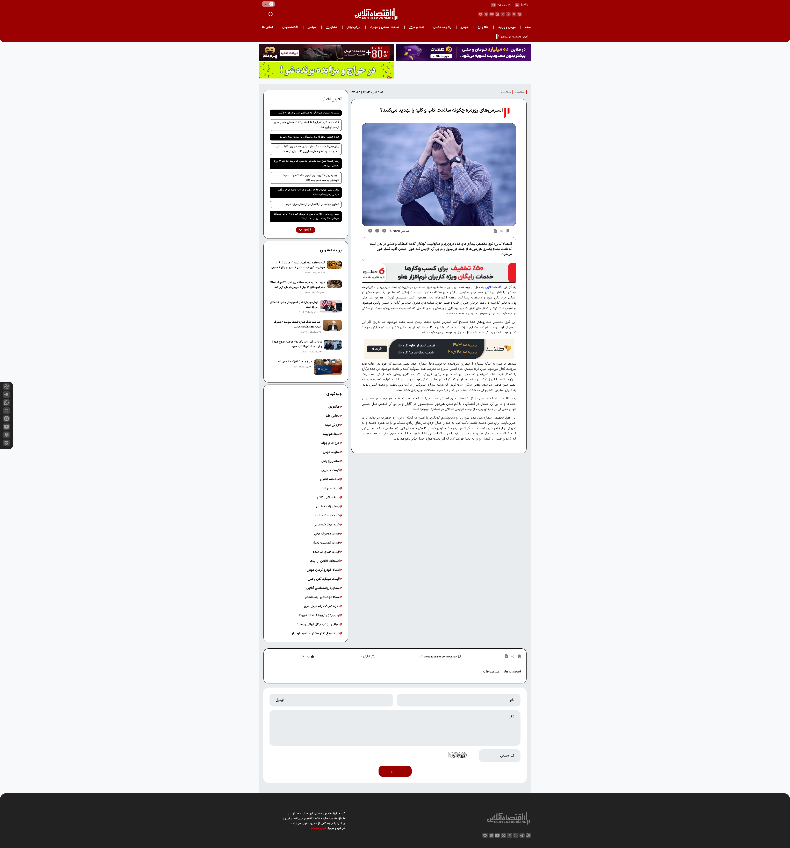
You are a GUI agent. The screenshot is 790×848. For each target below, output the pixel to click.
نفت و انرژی (416, 27)
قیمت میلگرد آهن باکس (324, 579)
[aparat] (519, 14)
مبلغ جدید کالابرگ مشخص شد (295, 362)
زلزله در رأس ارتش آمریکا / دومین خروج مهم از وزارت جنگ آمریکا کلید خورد (296, 344)
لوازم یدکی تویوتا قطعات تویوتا (319, 615)
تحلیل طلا (333, 415)
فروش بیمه (332, 424)
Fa (526, 5)
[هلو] (439, 272)
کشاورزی (331, 27)
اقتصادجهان (290, 27)
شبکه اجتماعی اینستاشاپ (322, 597)
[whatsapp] (508, 14)
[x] (6, 410)
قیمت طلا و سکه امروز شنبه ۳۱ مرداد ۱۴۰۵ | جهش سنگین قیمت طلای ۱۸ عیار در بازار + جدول (298, 265)
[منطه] (326, 52)
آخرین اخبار (332, 99)
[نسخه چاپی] (495, 230)
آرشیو (307, 229)
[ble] (480, 14)
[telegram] (514, 14)
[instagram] (497, 14)
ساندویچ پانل (330, 461)
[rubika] (486, 14)
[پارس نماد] (326, 70)
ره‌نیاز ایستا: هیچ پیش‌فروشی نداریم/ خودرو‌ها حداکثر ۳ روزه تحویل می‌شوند (306, 163)
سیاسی (311, 27)
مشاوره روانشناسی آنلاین (323, 588)
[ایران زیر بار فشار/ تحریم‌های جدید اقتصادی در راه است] (331, 307)
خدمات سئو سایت (327, 515)
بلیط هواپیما (331, 434)
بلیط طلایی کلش (328, 497)
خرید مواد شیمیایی (327, 524)
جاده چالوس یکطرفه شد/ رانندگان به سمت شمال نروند (309, 137)
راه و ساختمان (442, 27)
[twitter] (503, 14)
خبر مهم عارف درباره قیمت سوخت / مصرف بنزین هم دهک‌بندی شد (297, 324)
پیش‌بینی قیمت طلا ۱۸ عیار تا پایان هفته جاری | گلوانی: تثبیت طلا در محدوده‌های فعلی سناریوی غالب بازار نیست (306, 149)
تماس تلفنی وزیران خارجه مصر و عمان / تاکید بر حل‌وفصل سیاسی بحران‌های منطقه (308, 192)
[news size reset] (377, 230)
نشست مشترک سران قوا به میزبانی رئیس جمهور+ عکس (308, 113)
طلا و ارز (483, 27)
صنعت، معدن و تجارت (384, 27)
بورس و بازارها (507, 27)
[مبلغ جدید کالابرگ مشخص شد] (328, 367)
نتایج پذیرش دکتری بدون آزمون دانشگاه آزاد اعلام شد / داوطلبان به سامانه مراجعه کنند (309, 177)
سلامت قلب (491, 671)
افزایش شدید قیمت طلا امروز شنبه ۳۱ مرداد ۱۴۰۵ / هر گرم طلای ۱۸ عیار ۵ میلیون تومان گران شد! (297, 285)
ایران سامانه (318, 828)
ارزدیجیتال (353, 27)
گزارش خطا (364, 656)
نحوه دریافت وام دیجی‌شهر (322, 606)
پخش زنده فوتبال (328, 506)
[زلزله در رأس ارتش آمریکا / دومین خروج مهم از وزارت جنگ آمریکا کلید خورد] (333, 347)
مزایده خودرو (331, 452)
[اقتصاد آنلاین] (375, 14)
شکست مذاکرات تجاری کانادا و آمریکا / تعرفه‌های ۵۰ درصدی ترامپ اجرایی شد (306, 124)
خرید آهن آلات (330, 488)
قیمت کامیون (330, 470)
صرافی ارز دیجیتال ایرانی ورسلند (318, 624)
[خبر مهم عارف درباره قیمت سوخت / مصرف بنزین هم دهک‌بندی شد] (332, 327)
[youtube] (491, 14)
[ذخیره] (508, 230)
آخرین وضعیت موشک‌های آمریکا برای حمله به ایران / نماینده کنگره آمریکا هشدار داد (482, 37)
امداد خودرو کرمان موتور (323, 569)
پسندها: (305, 656)
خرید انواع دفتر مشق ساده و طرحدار (316, 633)
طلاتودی (334, 406)
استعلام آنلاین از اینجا (325, 560)
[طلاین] (463, 52)
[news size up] (370, 230)
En (522, 5)
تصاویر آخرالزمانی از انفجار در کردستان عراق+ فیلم (312, 204)
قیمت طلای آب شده (326, 551)
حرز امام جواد (330, 443)
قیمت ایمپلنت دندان (326, 542)
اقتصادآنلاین (493, 287)
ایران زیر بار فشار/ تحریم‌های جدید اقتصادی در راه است (294, 304)
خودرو (464, 27)
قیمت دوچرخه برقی (327, 533)
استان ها (267, 27)
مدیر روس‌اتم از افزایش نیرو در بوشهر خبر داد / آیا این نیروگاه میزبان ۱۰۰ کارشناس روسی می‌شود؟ (306, 216)
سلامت (520, 92)
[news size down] (384, 230)
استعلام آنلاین (330, 479)
